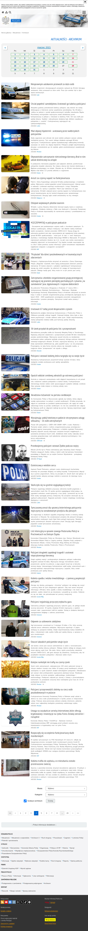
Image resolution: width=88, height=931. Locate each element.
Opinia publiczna (76, 861)
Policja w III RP (55, 848)
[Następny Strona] (83, 48)
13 (63, 58)
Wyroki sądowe (26, 868)
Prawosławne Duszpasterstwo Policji (14, 853)
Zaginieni (67, 838)
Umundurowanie (7, 851)
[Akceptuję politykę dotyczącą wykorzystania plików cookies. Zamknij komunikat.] (85, 1)
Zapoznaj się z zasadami (7, 923)
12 (54, 58)
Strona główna (6, 33)
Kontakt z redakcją (6, 911)
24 (34, 66)
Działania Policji (7, 834)
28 (73, 66)
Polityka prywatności (6, 926)
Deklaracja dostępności (51, 911)
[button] (84, 12)
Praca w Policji (6, 872)
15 (15, 62)
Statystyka (5, 857)
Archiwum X (35, 838)
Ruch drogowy (46, 838)
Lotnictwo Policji (77, 838)
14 (73, 58)
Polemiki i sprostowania (10, 840)
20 (63, 62)
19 (54, 62)
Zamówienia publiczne (9, 879)
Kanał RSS (2, 902)
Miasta (39, 788)
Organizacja (44, 848)
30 (25, 70)
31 (34, 70)
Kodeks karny (44, 861)
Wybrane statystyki (31, 861)
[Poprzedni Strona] (5, 48)
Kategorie (38, 795)
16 (25, 62)
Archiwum (25, 33)
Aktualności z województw (20, 838)
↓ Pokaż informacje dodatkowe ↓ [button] (44, 825)
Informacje (5, 861)
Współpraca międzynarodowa (25, 851)
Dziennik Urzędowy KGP (10, 868)
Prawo (3, 864)
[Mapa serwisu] (6, 12)
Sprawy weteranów (29, 891)
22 (15, 66)
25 (44, 66)
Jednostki (5, 848)
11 (44, 58)
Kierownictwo (15, 848)
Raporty (66, 861)
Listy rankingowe (38, 876)
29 (15, 70)
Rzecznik (5, 891)
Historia (65, 848)
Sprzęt (72, 848)
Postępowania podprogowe (32, 883)
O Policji (4, 844)
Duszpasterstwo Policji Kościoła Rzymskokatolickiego (55, 851)
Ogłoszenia (27, 876)
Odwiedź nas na (6, 902)
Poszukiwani (58, 838)
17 (34, 62)
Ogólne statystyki (17, 861)
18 (44, 62)
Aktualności (16, 33)
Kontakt (4, 887)
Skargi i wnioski (15, 891)
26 (54, 66)
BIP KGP (53, 902)
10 (34, 58)
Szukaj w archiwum (34, 801)
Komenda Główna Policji (30, 848)
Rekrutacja (50, 876)
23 (25, 66)
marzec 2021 (44, 47)
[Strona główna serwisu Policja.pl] (3, 12)
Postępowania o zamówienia (11, 883)
